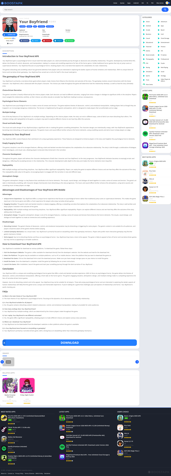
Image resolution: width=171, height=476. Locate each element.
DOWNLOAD (70, 343)
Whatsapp (70, 40)
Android (136, 3)
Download (11, 35)
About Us (3, 473)
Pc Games (41, 26)
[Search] (165, 9)
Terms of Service (29, 473)
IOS (143, 3)
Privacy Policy (19, 473)
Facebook (25, 40)
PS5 (152, 3)
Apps (128, 3)
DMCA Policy (39, 473)
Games (122, 3)
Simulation (50, 26)
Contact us (11, 473)
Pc (147, 3)
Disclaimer (47, 473)
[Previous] (2, 361)
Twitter (36, 40)
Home (115, 3)
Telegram (59, 40)
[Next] (137, 361)
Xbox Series (159, 3)
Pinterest (48, 40)
